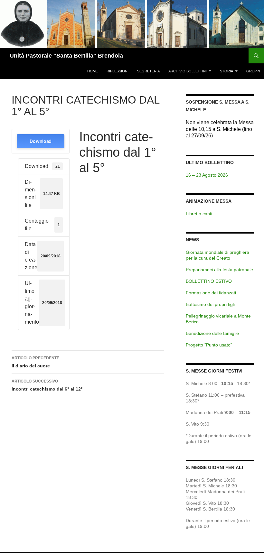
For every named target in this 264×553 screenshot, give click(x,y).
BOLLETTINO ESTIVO (209, 281)
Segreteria (148, 71)
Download (41, 141)
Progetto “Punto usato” (209, 344)
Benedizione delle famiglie (212, 333)
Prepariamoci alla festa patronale (219, 269)
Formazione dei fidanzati (211, 292)
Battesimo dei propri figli (210, 304)
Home (92, 71)
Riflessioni (117, 71)
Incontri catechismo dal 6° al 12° (47, 385)
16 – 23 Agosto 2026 (207, 175)
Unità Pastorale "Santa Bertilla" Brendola (66, 55)
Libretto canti (199, 213)
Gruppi (253, 71)
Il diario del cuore (35, 362)
